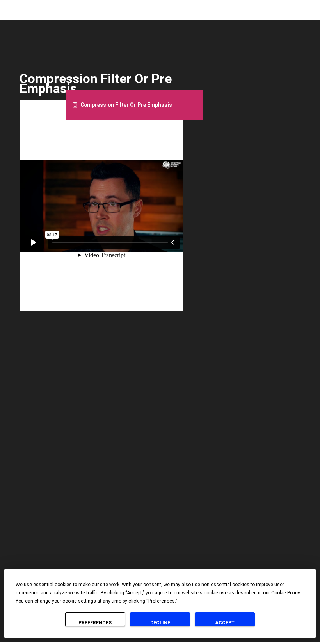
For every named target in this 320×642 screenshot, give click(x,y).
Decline (160, 623)
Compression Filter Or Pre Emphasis (126, 105)
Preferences (95, 623)
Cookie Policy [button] (285, 592)
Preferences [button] (161, 601)
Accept (225, 623)
